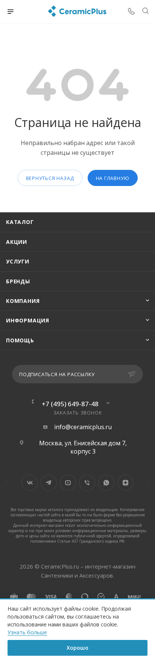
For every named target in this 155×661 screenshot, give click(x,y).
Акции (16, 241)
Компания (23, 300)
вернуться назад (50, 178)
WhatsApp (106, 483)
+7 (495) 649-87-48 (70, 404)
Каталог (20, 221)
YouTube (68, 483)
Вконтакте (29, 483)
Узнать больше (27, 632)
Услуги (17, 261)
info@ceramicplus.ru (83, 427)
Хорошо (77, 647)
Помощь (20, 340)
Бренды (18, 281)
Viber (87, 483)
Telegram (49, 483)
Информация (27, 320)
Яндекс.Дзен (125, 483)
